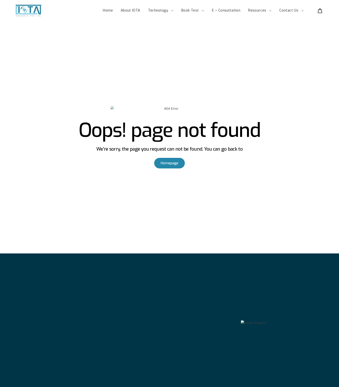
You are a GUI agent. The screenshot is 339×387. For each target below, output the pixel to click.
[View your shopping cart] (318, 10)
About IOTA (130, 10)
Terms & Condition (192, 376)
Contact (32, 347)
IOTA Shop (34, 314)
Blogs (30, 331)
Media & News (37, 323)
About (30, 306)
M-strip (105, 306)
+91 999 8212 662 (189, 330)
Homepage (169, 163)
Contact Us (288, 10)
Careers (32, 339)
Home (108, 10)
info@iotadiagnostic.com (195, 335)
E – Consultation (226, 10)
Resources (257, 10)
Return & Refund (266, 376)
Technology (158, 10)
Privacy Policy (303, 376)
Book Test (190, 10)
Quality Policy (230, 376)
